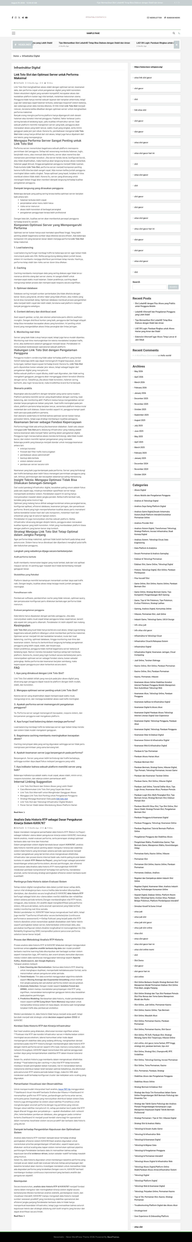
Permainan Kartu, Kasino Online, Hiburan (151, 853)
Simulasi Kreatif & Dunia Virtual (148, 906)
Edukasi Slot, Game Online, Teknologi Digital (153, 564)
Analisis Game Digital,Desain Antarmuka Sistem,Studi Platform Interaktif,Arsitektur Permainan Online (152, 515)
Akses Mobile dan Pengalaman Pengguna (152, 495)
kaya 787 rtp (65, 1089)
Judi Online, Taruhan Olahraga (147, 660)
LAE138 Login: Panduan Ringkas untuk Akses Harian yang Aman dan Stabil (130, 3)
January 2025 (140, 458)
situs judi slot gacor (143, 922)
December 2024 (141, 463)
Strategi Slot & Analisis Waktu (147, 1123)
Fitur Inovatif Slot (141, 578)
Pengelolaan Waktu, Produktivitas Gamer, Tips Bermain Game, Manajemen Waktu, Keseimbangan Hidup (156, 845)
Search (136, 282)
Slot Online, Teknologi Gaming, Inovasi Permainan (156, 1060)
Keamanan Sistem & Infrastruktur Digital (151, 740)
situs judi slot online (143, 928)
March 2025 (139, 447)
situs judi (138, 911)
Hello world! (166, 355)
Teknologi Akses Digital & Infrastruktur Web (153, 1161)
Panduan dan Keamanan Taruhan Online (151, 776)
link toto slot (62, 799)
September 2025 (141, 415)
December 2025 (141, 398)
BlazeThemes (113, 1237)
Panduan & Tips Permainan (146, 751)
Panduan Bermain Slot (144, 762)
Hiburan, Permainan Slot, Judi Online (150, 614)
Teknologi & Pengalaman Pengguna (149, 1150)
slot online (139, 977)
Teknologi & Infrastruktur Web (147, 1134)
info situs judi (140, 625)
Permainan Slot (141, 859)
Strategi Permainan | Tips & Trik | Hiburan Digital (155, 1118)
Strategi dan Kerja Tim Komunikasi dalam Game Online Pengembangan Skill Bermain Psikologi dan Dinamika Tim (156, 1095)
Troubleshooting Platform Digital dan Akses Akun (156, 1205)
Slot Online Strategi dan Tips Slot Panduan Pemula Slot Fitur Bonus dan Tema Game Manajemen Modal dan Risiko (156, 996)
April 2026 (138, 377)
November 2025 (141, 404)
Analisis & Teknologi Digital (146, 501)
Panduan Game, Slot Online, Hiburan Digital (153, 781)
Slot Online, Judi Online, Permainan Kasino (152, 1005)
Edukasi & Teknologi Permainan (148, 559)
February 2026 (140, 387)
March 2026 (139, 382)
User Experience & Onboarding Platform (151, 1216)
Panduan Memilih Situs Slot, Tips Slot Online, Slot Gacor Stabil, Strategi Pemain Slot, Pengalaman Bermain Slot (156, 809)
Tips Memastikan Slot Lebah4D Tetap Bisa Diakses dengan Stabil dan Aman (58, 43)
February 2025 (140, 453)
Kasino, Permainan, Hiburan (146, 677)
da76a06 (20, 83)
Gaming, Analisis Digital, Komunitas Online (152, 609)
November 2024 (141, 469)
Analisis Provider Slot (143, 523)
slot (136, 99)
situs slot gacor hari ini (144, 153)
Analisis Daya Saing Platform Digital (150, 506)
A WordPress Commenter (145, 355)
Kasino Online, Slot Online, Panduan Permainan (154, 666)
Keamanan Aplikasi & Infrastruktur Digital (152, 702)
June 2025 (138, 431)
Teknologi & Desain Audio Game (148, 1129)
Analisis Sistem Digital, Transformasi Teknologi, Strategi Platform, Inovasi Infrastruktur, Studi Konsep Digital (155, 531)
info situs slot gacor (143, 630)
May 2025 (138, 436)
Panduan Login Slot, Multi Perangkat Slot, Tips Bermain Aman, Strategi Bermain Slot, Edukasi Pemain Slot (154, 798)
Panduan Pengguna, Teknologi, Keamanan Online (155, 823)
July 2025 (138, 425)
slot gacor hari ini (142, 971)
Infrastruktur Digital (142, 647)
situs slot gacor (141, 142)
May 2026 (138, 371)
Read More (18, 812)
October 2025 (140, 409)
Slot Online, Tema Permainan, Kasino (150, 1065)
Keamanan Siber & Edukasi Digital (149, 735)
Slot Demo (139, 960)
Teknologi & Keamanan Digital (147, 1140)
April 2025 (138, 442)
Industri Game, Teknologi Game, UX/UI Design (154, 619)
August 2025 (139, 420)
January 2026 (140, 393)
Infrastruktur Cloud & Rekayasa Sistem (151, 641)
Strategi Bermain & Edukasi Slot (148, 1087)
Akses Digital (140, 490)
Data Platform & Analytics (145, 548)
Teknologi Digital (141, 1175)
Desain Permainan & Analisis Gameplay (151, 553)
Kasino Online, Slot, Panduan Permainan (151, 671)
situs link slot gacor (143, 78)
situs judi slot (140, 917)
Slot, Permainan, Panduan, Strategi (149, 1071)
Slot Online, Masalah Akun (145, 1015)
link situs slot (140, 110)
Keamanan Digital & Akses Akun (148, 707)
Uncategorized (140, 1211)
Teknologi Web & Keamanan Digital (149, 1186)
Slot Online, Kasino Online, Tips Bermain (151, 1010)
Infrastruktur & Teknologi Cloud (148, 636)
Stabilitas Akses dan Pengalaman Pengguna (153, 1076)
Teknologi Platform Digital (145, 1181)
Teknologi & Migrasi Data (145, 1145)
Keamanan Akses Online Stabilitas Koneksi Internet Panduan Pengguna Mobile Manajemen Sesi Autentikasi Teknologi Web (154, 685)
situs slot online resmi (144, 949)
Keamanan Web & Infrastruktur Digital (150, 745)
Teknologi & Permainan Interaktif (148, 1156)
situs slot (138, 933)
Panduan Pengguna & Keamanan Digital (151, 817)
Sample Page (93, 33)
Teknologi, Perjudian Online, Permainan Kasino (154, 1191)
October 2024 (140, 474)
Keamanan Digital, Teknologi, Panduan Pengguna (155, 729)
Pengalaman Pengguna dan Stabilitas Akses (153, 837)
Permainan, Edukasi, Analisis (146, 873)
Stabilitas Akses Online (144, 1081)
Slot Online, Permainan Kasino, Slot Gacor (152, 1029)
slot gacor (138, 88)
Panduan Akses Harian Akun (146, 756)
